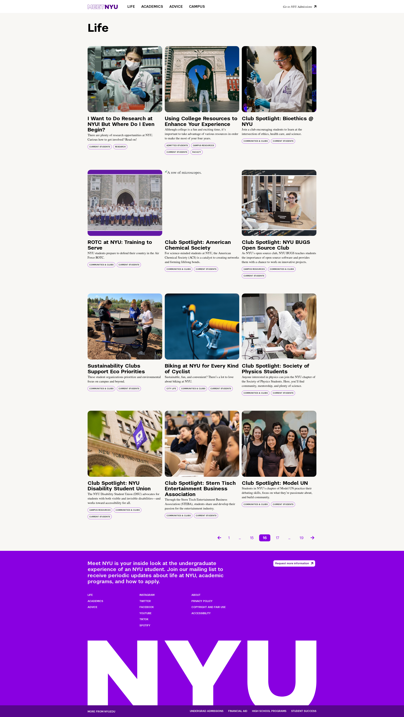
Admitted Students (177, 145)
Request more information (292, 563)
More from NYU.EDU (101, 711)
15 (252, 537)
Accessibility (201, 613)
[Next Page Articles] (312, 537)
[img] (125, 79)
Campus (197, 6)
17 (277, 537)
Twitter (145, 601)
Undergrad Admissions (206, 711)
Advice (176, 6)
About (195, 595)
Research (120, 146)
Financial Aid (237, 711)
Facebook (147, 607)
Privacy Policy (202, 601)
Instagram (147, 595)
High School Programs (269, 711)
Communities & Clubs (256, 141)
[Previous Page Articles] (219, 537)
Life (131, 6)
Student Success (303, 711)
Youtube (146, 613)
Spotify (145, 625)
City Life (171, 388)
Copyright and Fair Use (208, 607)
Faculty (196, 152)
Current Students (99, 146)
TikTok (144, 619)
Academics (152, 6)
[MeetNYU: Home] (103, 6)
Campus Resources (203, 145)
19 (302, 537)
